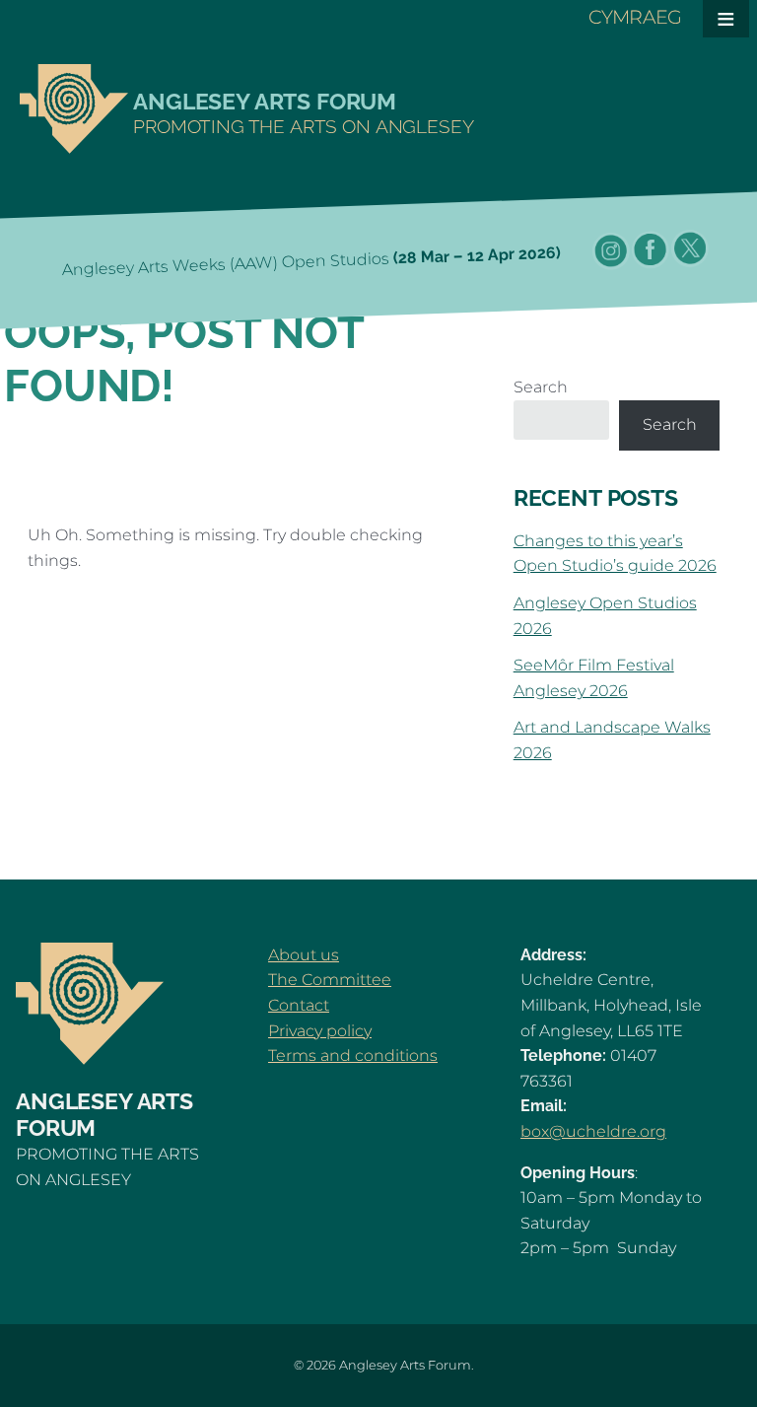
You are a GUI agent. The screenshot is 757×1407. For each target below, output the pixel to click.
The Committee (329, 979)
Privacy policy (320, 1030)
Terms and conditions (353, 1055)
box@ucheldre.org (593, 1131)
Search (541, 387)
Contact (298, 1005)
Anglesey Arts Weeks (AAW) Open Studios (311, 261)
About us (303, 955)
